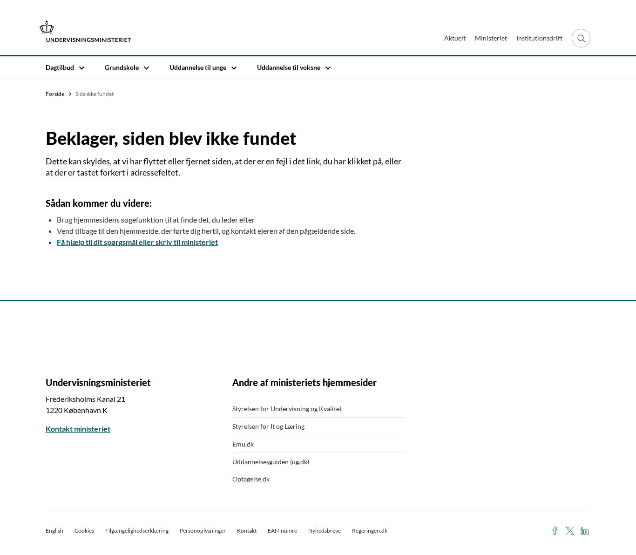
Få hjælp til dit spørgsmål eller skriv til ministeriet (137, 241)
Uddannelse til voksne (288, 67)
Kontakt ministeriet (78, 428)
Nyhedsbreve (324, 530)
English (54, 530)
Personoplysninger (203, 530)
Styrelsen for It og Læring (268, 426)
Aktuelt (455, 38)
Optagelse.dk (251, 479)
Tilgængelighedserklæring (137, 530)
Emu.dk (243, 444)
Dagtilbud (60, 67)
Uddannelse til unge (197, 67)
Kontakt (247, 530)
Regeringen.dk (369, 530)
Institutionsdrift (539, 38)
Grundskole (122, 67)
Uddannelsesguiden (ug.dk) (270, 462)
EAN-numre (282, 530)
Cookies (84, 530)
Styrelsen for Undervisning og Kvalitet (287, 409)
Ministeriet (491, 38)
